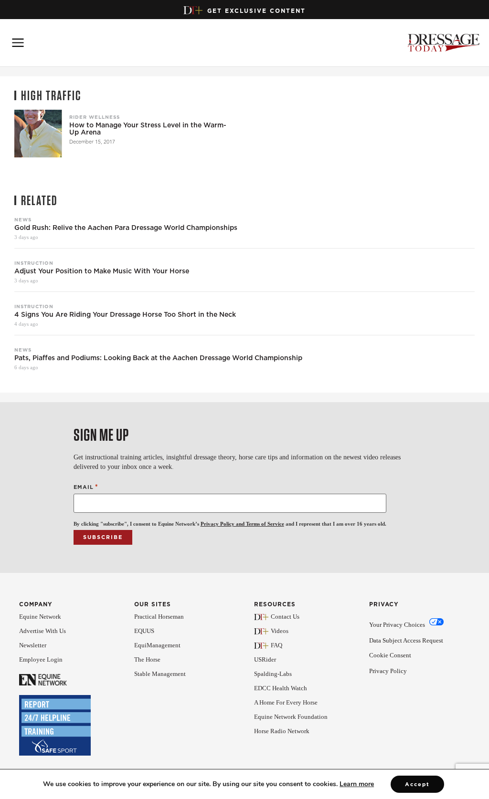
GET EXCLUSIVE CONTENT (256, 10)
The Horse (147, 659)
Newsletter (32, 645)
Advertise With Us (42, 630)
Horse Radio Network (281, 731)
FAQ (276, 645)
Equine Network (40, 616)
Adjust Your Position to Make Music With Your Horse (101, 271)
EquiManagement (157, 645)
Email (86, 487)
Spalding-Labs (273, 673)
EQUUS (144, 630)
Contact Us (285, 616)
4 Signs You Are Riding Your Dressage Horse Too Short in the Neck (125, 314)
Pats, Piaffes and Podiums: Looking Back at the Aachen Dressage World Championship (158, 358)
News (23, 219)
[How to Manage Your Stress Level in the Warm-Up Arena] (38, 133)
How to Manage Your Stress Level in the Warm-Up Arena (147, 129)
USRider (265, 659)
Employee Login (41, 659)
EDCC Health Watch (280, 688)
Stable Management (160, 673)
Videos (279, 630)
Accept (417, 784)
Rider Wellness (94, 116)
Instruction (33, 262)
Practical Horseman (159, 616)
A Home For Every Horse (286, 702)
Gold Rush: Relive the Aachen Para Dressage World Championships (125, 227)
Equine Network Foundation (291, 716)
